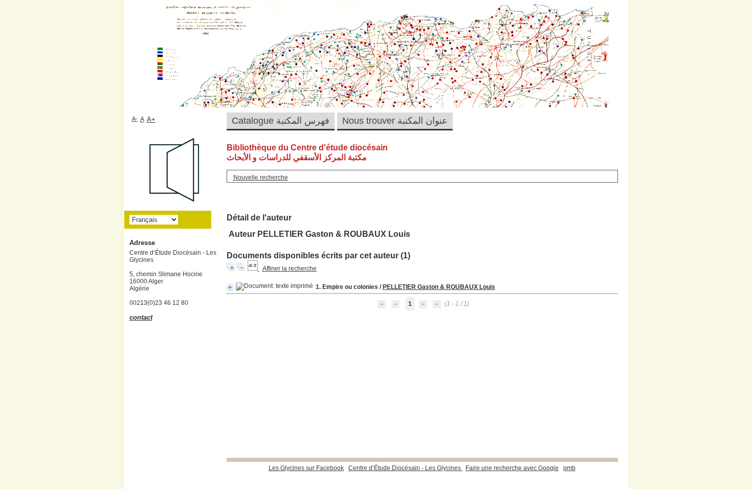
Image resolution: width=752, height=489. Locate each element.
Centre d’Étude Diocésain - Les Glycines (405, 468)
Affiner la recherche (289, 268)
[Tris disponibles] (253, 268)
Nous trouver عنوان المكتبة (395, 121)
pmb (569, 468)
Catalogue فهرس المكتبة (280, 121)
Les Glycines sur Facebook (306, 468)
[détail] (230, 287)
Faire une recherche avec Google (512, 468)
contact (140, 317)
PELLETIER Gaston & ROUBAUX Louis (439, 287)
